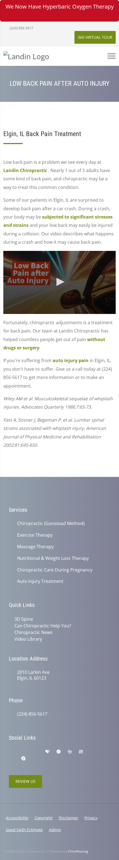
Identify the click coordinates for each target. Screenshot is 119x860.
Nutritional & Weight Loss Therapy (53, 558)
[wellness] (70, 752)
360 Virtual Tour (95, 37)
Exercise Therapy (35, 535)
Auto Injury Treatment (40, 581)
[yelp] (36, 752)
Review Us (25, 781)
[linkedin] (92, 752)
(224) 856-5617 (21, 28)
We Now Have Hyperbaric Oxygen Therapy (60, 6)
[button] (59, 282)
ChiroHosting (78, 851)
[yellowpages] (81, 752)
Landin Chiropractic (25, 170)
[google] (11, 752)
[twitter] (11, 758)
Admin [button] (55, 829)
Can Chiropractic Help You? (42, 626)
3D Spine (23, 619)
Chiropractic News (33, 632)
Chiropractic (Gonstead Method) (51, 523)
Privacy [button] (90, 817)
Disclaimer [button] (68, 817)
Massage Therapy (35, 547)
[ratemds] (58, 752)
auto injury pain (71, 360)
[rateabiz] (23, 758)
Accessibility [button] (17, 817)
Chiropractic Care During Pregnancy (54, 570)
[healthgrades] (47, 752)
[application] (59, 282)
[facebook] (24, 752)
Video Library (28, 639)
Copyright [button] (44, 817)
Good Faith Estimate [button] (24, 829)
